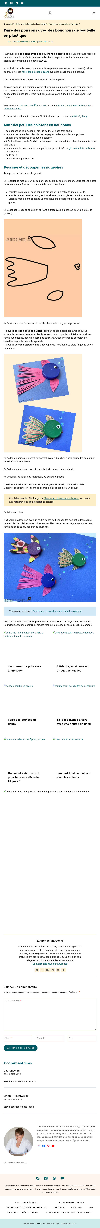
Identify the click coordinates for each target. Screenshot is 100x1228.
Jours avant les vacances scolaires (69, 1212)
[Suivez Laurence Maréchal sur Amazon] (63, 970)
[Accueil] (5, 24)
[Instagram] (11, 3)
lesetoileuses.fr (41, 1223)
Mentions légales (26, 1202)
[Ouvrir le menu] (93, 13)
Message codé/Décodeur (22, 1212)
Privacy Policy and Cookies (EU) (27, 1207)
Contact (59, 1207)
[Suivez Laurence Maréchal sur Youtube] (47, 970)
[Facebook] (6, 3)
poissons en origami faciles (70, 105)
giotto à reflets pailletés (81, 148)
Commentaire (13, 1000)
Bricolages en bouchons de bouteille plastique (57, 611)
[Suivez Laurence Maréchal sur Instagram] (42, 970)
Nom (8, 1038)
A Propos (76, 1207)
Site (71, 1038)
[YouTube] (22, 3)
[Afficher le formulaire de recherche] (50, 13)
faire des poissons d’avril (36, 72)
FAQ (91, 1207)
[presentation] (25, 645)
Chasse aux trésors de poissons (61, 498)
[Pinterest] (16, 3)
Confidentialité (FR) (72, 1202)
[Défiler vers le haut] (93, 1217)
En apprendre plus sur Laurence (50, 964)
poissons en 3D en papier (33, 105)
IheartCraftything (78, 116)
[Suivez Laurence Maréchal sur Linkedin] (52, 970)
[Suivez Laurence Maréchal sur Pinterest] (58, 970)
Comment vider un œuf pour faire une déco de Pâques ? (23, 777)
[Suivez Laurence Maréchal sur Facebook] (37, 970)
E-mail (41, 1038)
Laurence (10, 1070)
